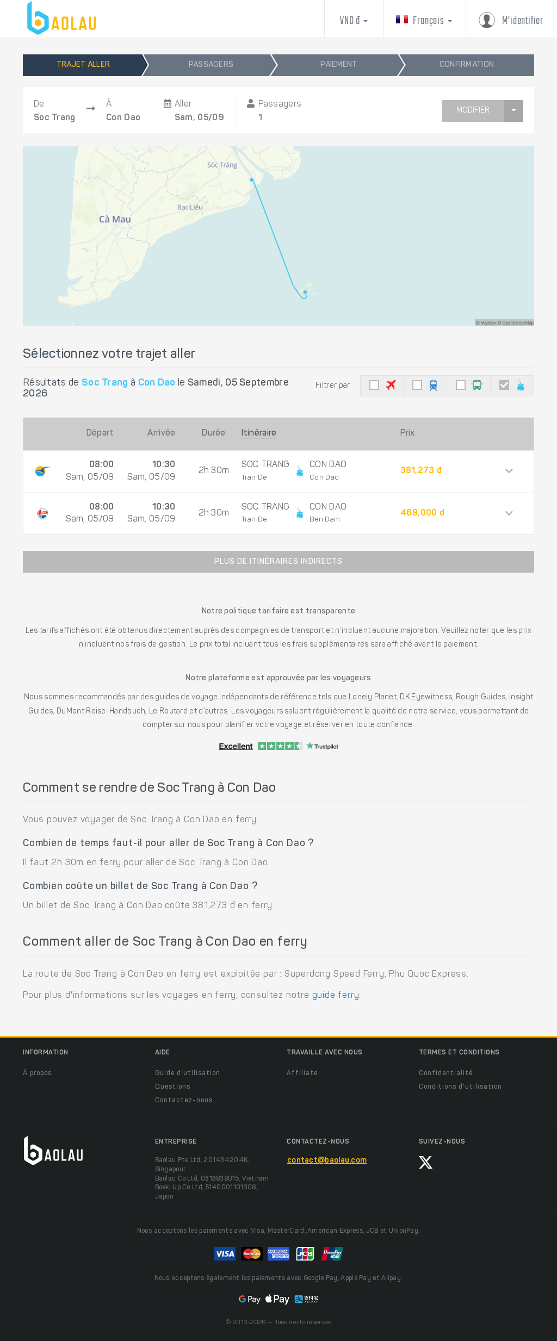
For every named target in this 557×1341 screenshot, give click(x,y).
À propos (37, 1073)
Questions (172, 1087)
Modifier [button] (473, 111)
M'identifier (521, 21)
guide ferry (336, 995)
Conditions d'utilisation (460, 1087)
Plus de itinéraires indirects (278, 562)
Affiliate (302, 1073)
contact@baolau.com (327, 1161)
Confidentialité (446, 1073)
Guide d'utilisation (187, 1073)
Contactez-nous (184, 1100)
